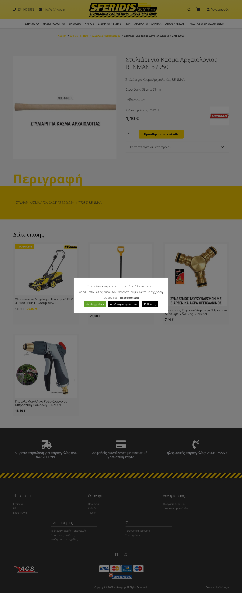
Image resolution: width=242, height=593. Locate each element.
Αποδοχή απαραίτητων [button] (123, 304)
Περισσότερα (129, 297)
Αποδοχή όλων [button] (95, 304)
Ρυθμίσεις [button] (150, 304)
